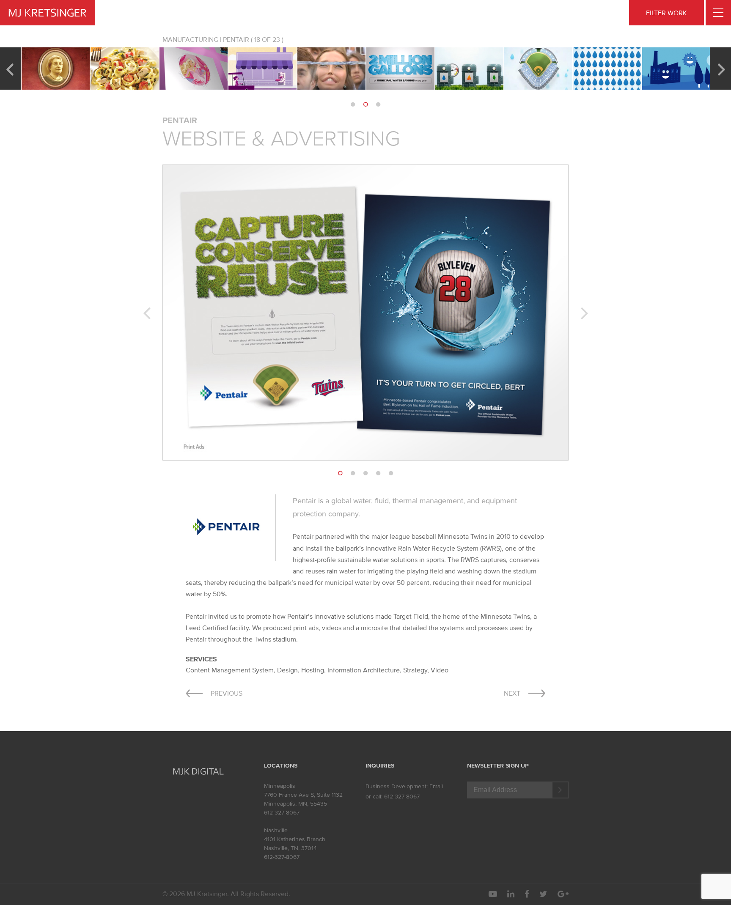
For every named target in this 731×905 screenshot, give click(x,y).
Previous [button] (9, 68)
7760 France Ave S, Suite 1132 (303, 795)
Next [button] (721, 68)
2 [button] (365, 104)
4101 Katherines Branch (294, 839)
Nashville (276, 830)
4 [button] (378, 473)
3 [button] (378, 104)
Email (436, 786)
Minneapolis (279, 786)
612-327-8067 (282, 812)
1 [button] (353, 104)
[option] (55, 68)
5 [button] (391, 473)
